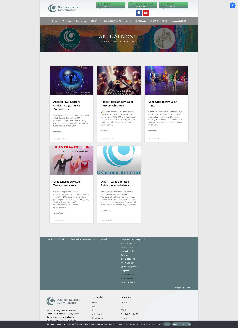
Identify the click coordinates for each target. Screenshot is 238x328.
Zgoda (166, 324)
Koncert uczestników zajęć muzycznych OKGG (117, 103)
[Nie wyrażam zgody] (235, 324)
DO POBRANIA (140, 21)
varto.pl (104, 239)
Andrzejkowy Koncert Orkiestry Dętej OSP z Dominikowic (66, 105)
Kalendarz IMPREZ (178, 21)
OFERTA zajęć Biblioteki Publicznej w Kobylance (115, 183)
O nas (54, 21)
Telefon (107, 3)
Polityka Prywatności (183, 287)
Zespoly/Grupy (81, 21)
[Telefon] (99, 5)
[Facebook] (139, 13)
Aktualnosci (67, 21)
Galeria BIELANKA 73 (112, 21)
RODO (164, 21)
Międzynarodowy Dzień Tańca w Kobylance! (67, 183)
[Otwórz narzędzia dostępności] (233, 5)
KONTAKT (154, 21)
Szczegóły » (58, 132)
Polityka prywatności (181, 324)
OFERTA (94, 21)
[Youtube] (146, 13)
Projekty (127, 21)
